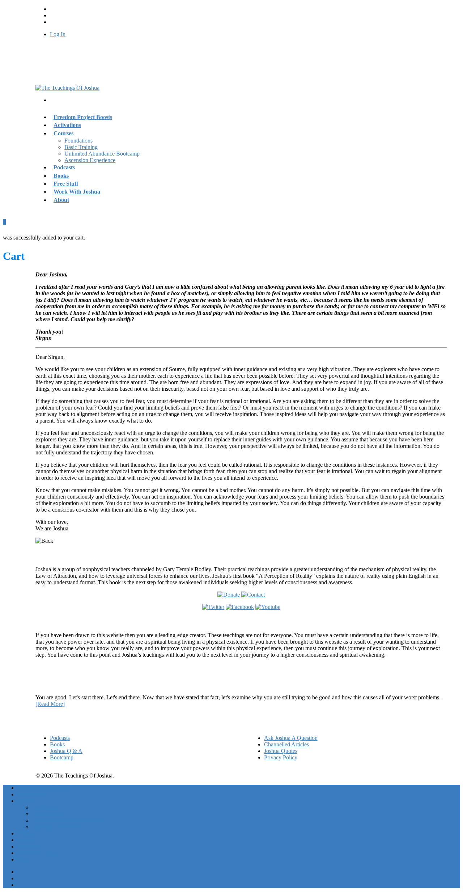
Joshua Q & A (66, 751)
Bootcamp (61, 757)
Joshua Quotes (280, 751)
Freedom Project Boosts (83, 117)
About (61, 200)
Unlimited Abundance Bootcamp (102, 154)
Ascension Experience (89, 160)
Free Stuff (28, 846)
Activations (30, 794)
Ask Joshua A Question (291, 738)
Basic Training (81, 147)
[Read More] (50, 704)
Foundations (78, 140)
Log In (57, 34)
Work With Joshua (77, 191)
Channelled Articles (286, 744)
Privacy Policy (280, 757)
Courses (63, 133)
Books (57, 744)
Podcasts (60, 738)
